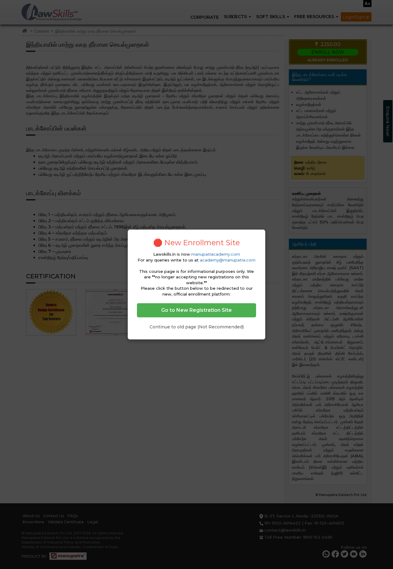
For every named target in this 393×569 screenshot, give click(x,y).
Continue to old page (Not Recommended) (197, 327)
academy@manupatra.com (227, 259)
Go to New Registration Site (196, 310)
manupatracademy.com (215, 254)
